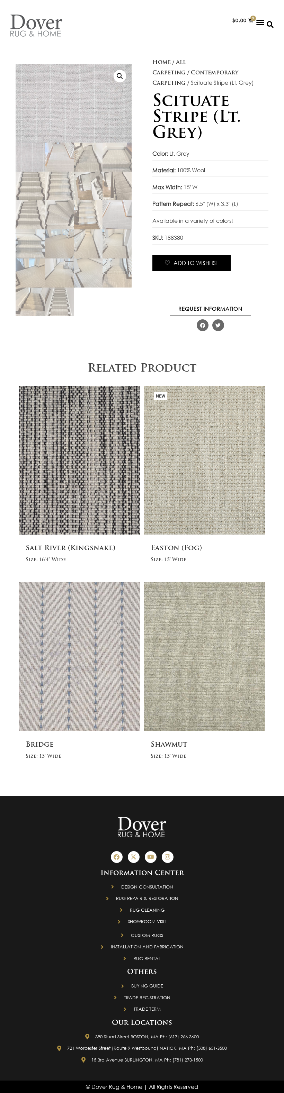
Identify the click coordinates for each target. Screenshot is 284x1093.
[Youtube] (151, 857)
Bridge (40, 744)
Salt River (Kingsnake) (70, 548)
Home (161, 62)
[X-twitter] (134, 857)
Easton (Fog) (176, 548)
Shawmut (169, 744)
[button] (260, 22)
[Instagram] (168, 857)
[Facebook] (117, 857)
